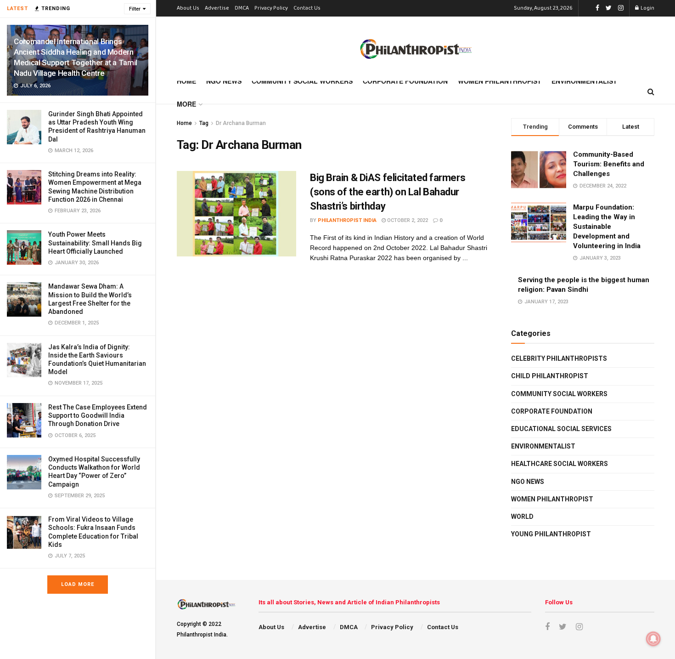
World (522, 516)
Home (186, 80)
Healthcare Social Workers (559, 463)
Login (647, 8)
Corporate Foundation (405, 80)
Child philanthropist (549, 376)
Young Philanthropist (551, 534)
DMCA (242, 8)
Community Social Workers (302, 80)
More (186, 103)
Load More (77, 584)
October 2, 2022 (407, 220)
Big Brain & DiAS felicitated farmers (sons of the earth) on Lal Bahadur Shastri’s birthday (387, 192)
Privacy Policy (271, 8)
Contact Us (307, 8)
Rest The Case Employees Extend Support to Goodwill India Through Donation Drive (97, 415)
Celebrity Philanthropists (559, 358)
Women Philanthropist (499, 80)
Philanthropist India (347, 220)
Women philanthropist (552, 499)
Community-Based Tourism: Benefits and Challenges (608, 164)
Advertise (217, 8)
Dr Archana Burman (241, 123)
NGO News (224, 80)
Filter (135, 9)
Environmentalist (584, 80)
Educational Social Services (561, 428)
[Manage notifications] (653, 638)
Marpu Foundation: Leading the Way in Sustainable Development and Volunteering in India (607, 226)
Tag (203, 123)
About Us (188, 8)
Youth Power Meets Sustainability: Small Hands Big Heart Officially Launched (95, 243)
